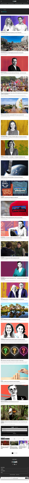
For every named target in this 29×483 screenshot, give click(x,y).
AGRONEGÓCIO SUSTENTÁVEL (18, 3)
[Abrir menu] (1, 1)
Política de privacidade (12, 474)
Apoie (1, 472)
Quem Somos (3, 467)
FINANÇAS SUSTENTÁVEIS (4, 3)
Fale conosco (3, 470)
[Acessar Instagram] (14, 464)
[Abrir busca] (27, 1)
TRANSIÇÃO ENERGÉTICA (11, 3)
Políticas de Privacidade (15, 478)
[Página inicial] (14, 462)
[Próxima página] (16, 453)
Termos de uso (17, 474)
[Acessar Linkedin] (16, 464)
